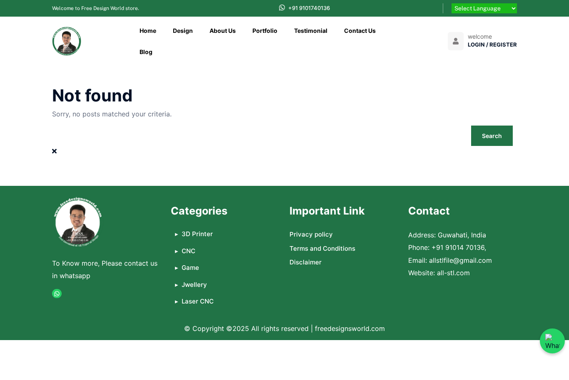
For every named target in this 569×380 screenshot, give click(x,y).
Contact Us (360, 30)
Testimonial (310, 30)
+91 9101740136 (309, 8)
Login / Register (492, 44)
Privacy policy (311, 234)
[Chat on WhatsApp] (552, 340)
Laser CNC (198, 301)
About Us (223, 30)
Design (183, 30)
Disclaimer (305, 262)
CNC (188, 251)
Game (190, 267)
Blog (146, 51)
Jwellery (194, 285)
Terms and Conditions (322, 248)
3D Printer (197, 234)
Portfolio (264, 30)
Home (148, 30)
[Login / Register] (456, 41)
